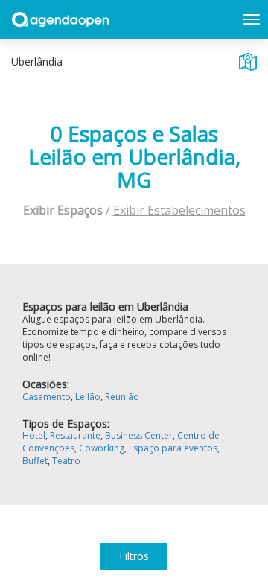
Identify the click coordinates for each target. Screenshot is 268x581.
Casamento (46, 396)
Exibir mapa (248, 61)
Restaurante (75, 435)
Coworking (101, 448)
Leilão (87, 396)
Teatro (66, 460)
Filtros (134, 556)
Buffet (35, 460)
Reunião (122, 396)
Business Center (139, 435)
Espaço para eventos (173, 448)
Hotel (33, 435)
